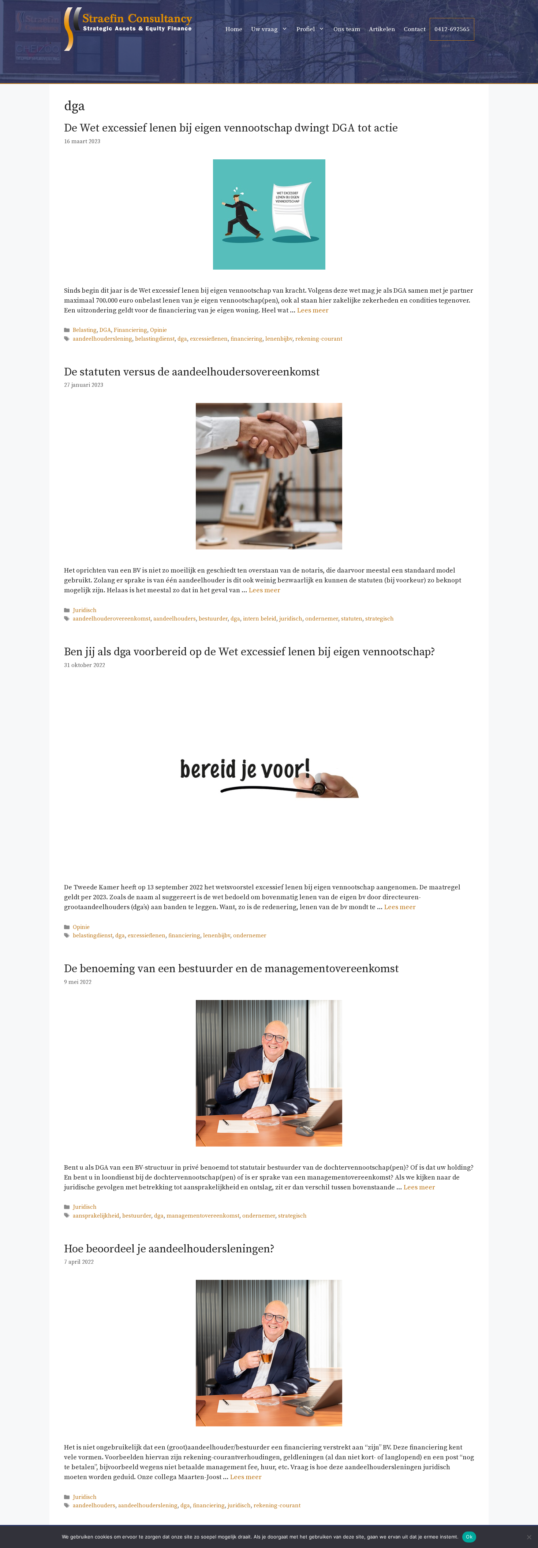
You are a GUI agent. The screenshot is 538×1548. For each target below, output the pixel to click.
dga (182, 339)
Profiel (305, 29)
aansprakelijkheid (96, 1215)
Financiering (130, 330)
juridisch (290, 619)
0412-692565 (452, 29)
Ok (469, 1537)
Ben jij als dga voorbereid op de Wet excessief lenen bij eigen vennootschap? (249, 652)
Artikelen (382, 29)
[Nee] (529, 1537)
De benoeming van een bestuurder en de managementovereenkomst (231, 969)
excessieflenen (209, 339)
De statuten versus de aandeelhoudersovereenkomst (192, 372)
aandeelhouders (174, 619)
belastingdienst (155, 339)
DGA (105, 330)
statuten (351, 619)
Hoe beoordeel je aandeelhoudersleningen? (169, 1249)
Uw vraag (264, 29)
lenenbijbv (278, 339)
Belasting (85, 330)
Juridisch (85, 610)
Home (233, 29)
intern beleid (259, 619)
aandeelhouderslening (102, 339)
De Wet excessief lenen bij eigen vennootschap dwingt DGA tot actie (231, 128)
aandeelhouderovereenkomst (111, 619)
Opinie (158, 330)
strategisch (379, 619)
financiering (246, 339)
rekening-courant (318, 339)
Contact (415, 29)
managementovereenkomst (203, 1215)
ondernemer (321, 619)
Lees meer (313, 310)
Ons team (346, 29)
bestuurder (213, 619)
